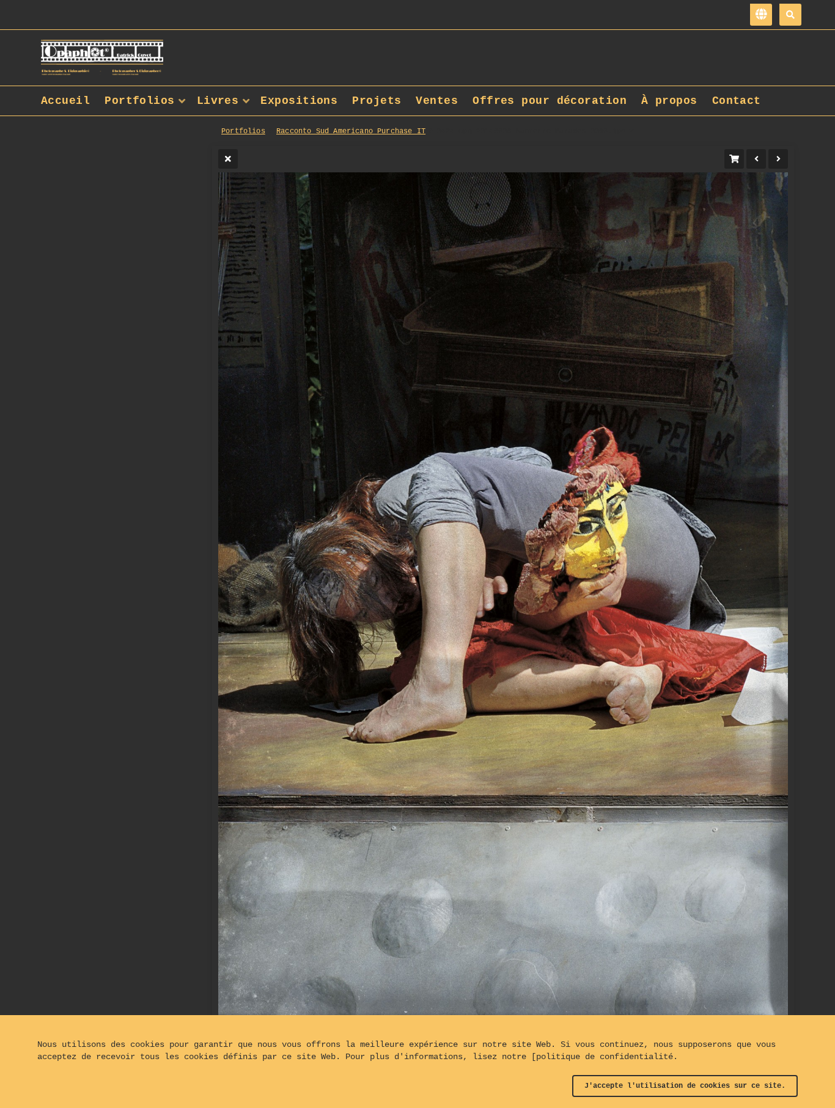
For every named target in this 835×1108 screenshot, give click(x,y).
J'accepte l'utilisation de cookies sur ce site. (684, 1086)
